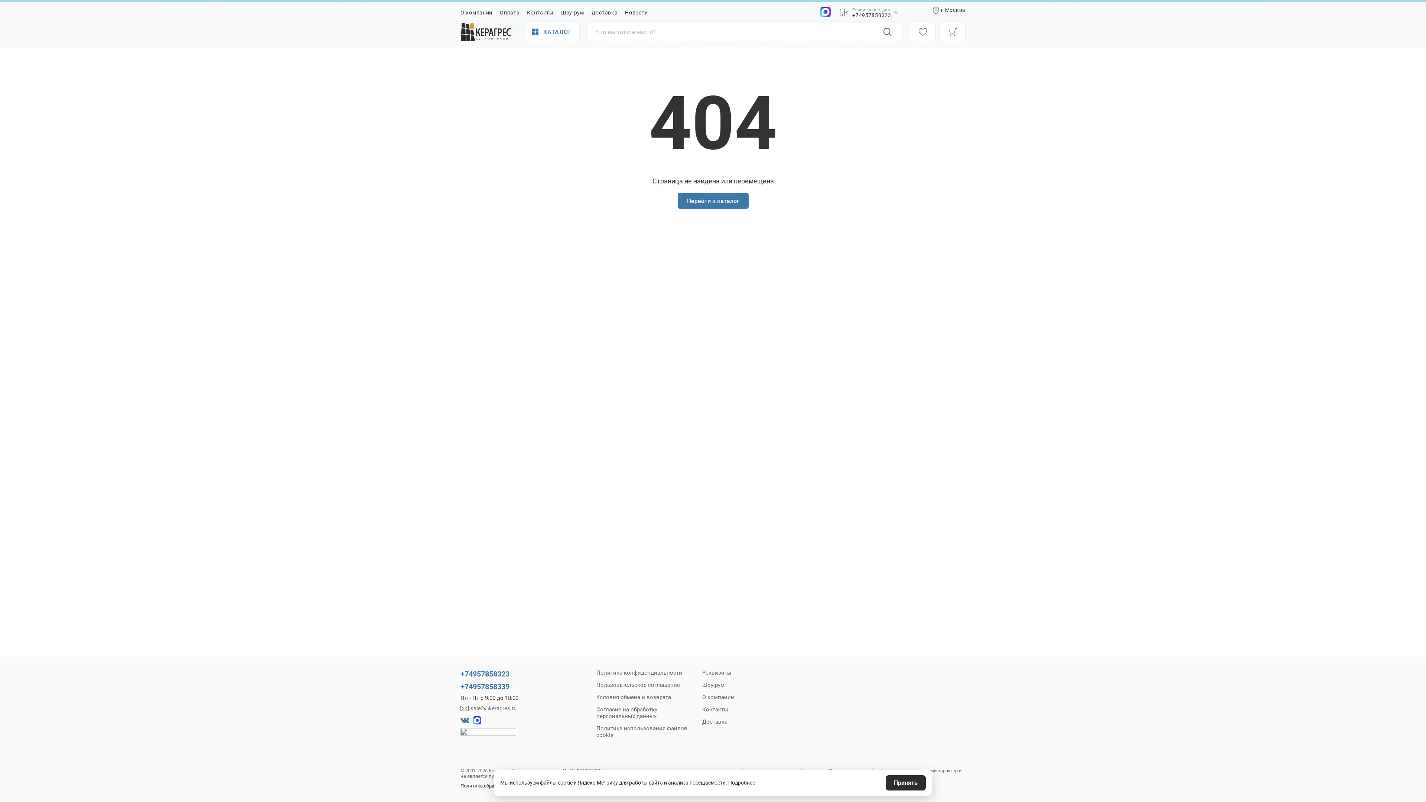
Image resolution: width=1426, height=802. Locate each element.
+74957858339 (484, 686)
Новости (636, 13)
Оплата (510, 13)
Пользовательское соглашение (638, 685)
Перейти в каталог (713, 201)
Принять (906, 782)
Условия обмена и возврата (633, 697)
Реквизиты (717, 672)
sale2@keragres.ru (494, 708)
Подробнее (741, 783)
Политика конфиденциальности (639, 672)
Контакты (540, 13)
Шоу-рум (572, 13)
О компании (476, 13)
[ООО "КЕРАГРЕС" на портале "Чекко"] (488, 737)
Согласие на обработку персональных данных (626, 713)
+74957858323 (871, 15)
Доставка (605, 13)
